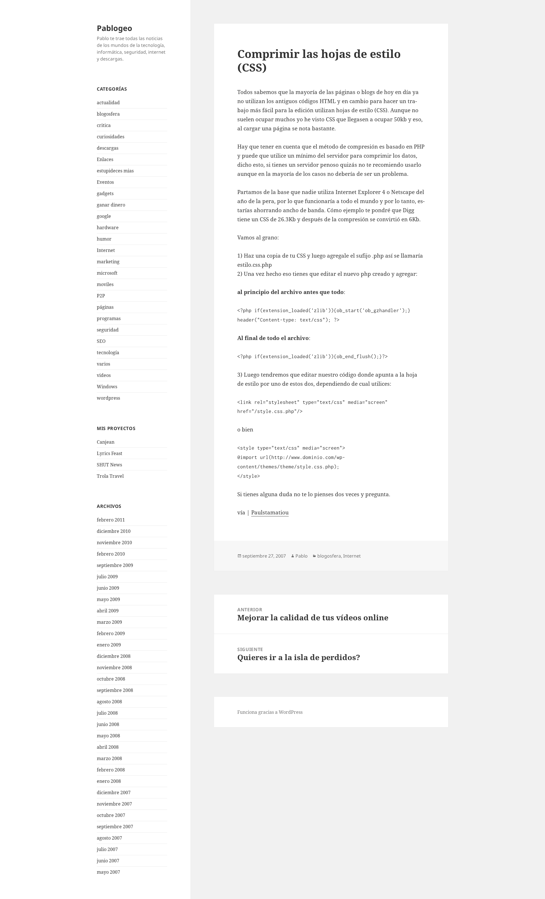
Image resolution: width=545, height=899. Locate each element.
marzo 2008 (109, 758)
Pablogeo (114, 28)
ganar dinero (111, 205)
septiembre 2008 (115, 690)
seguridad (108, 330)
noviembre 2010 (114, 542)
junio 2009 (108, 588)
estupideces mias (115, 171)
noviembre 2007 (114, 804)
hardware (108, 227)
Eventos (105, 182)
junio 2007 (108, 861)
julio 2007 (107, 849)
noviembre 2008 (114, 667)
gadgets (105, 193)
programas (109, 318)
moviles (105, 284)
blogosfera (108, 114)
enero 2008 (109, 781)
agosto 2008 (109, 701)
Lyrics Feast (109, 453)
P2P (101, 296)
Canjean (105, 442)
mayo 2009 (108, 599)
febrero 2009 (111, 633)
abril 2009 (108, 611)
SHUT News (109, 465)
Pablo (301, 556)
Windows (107, 386)
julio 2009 (107, 576)
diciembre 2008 (114, 656)
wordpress (108, 398)
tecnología (108, 352)
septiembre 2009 (115, 565)
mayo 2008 (108, 736)
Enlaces (105, 159)
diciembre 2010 (114, 531)
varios (103, 364)
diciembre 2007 (114, 792)
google (104, 216)
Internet (106, 250)
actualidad (108, 102)
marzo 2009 (109, 622)
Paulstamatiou (270, 512)
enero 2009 (109, 645)
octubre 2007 (111, 815)
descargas (107, 148)
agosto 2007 (109, 838)
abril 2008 (108, 747)
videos (104, 375)
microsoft (107, 273)
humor (104, 239)
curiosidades (110, 137)
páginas (105, 307)
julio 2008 (107, 713)
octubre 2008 (111, 679)
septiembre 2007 (115, 826)
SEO (101, 341)
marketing (108, 261)
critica (104, 125)
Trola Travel (110, 476)
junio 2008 (108, 724)
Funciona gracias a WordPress (270, 712)
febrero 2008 (111, 770)
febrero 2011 (111, 520)
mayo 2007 (108, 872)
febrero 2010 (111, 554)
